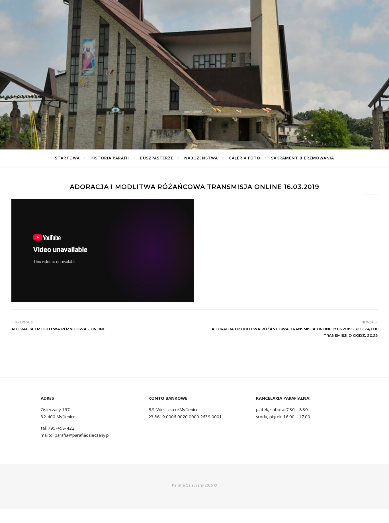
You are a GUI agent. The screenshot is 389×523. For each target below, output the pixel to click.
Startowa (67, 158)
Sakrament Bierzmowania (302, 158)
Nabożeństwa (201, 158)
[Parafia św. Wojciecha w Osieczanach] (194, 74)
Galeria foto (244, 158)
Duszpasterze (156, 158)
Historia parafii (110, 158)
